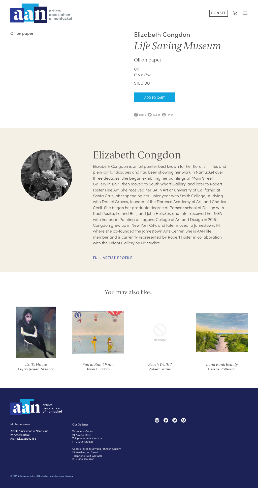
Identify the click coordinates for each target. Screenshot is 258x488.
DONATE (218, 12)
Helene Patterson (222, 369)
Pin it (169, 114)
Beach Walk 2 (160, 364)
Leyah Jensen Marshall (36, 369)
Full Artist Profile (113, 258)
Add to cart (154, 97)
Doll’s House (36, 364)
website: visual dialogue (61, 476)
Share (142, 114)
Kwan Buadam (98, 369)
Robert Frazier (160, 369)
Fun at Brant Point (98, 364)
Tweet (155, 114)
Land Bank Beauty (222, 364)
